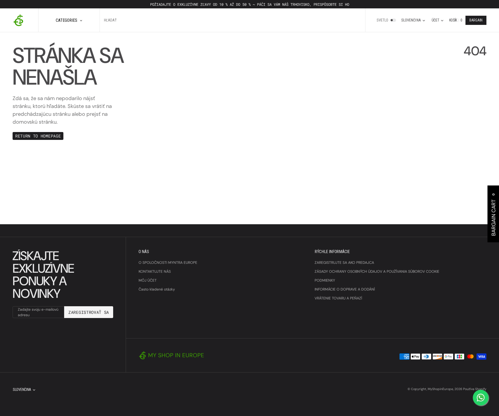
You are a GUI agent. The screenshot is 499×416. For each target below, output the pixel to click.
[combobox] (161, 20)
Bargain (475, 20)
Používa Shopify (474, 389)
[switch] (393, 20)
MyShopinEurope (440, 389)
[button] (437, 20)
